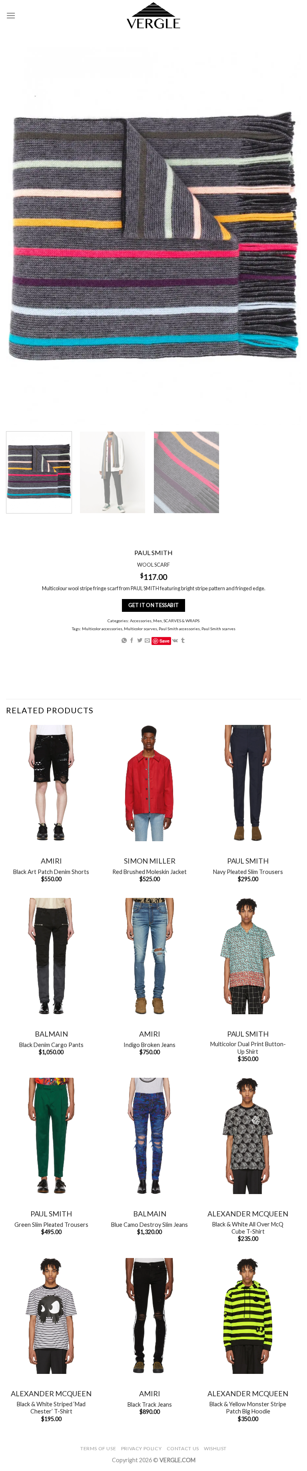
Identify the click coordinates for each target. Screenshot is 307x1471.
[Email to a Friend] (147, 641)
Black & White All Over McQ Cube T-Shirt (247, 1228)
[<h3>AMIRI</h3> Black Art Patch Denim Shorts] (51, 783)
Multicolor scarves (140, 628)
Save (164, 641)
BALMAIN (51, 1033)
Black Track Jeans (150, 1404)
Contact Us (183, 1448)
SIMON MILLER (149, 860)
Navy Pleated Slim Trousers (248, 871)
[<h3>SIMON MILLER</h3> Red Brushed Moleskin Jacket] (149, 783)
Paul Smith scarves (218, 628)
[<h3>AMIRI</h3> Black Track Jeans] (149, 1316)
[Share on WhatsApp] (124, 641)
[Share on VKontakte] (175, 641)
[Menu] (11, 15)
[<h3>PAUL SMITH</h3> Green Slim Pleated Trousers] (51, 1136)
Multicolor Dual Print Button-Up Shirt (248, 1048)
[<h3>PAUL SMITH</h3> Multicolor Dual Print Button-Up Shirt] (248, 956)
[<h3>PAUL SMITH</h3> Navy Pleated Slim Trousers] (248, 783)
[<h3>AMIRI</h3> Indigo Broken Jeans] (149, 956)
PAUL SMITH (248, 860)
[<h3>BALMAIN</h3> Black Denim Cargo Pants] (51, 956)
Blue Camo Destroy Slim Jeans (149, 1224)
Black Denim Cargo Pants (51, 1044)
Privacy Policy (141, 1448)
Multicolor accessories (102, 628)
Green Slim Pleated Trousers (51, 1224)
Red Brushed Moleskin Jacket (149, 871)
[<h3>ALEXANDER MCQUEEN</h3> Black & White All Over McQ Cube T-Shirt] (248, 1136)
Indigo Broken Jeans (149, 1044)
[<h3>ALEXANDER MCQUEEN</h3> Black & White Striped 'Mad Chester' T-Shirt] (51, 1316)
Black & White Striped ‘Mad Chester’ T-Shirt (51, 1408)
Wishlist (215, 1448)
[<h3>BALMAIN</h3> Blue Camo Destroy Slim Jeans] (149, 1136)
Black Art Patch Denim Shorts (51, 871)
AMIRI (51, 860)
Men (157, 620)
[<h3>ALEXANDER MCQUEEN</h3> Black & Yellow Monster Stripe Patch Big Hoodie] (248, 1316)
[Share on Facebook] (131, 641)
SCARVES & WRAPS (181, 620)
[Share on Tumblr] (182, 641)
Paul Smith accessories (179, 628)
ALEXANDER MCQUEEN (247, 1213)
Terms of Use (98, 1448)
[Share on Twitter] (139, 641)
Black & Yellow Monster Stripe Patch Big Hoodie (247, 1408)
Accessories (141, 620)
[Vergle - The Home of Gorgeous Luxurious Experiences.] (154, 15)
